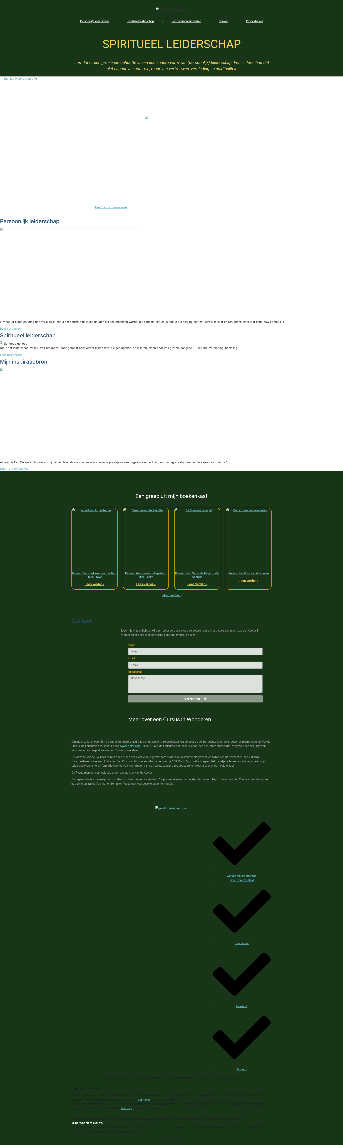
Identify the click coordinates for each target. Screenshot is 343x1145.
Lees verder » (94, 584)
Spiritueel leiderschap (140, 21)
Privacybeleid (254, 21)
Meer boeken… (171, 595)
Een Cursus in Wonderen (111, 207)
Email (131, 658)
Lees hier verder (11, 355)
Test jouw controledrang (20, 78)
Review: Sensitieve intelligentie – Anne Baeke (146, 575)
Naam (131, 644)
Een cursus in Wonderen (186, 21)
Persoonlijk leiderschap (94, 21)
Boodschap (135, 672)
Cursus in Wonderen (14, 469)
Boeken (223, 21)
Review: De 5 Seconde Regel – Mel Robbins (197, 575)
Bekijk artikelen (10, 328)
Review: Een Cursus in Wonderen (248, 573)
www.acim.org (130, 746)
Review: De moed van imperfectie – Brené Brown (94, 575)
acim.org (144, 1099)
